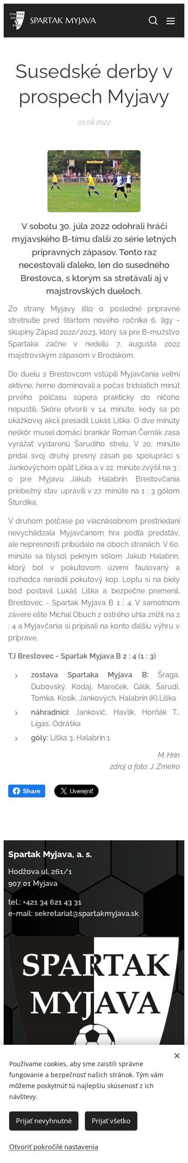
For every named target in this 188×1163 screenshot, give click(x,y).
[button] (152, 20)
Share (32, 791)
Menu (171, 20)
